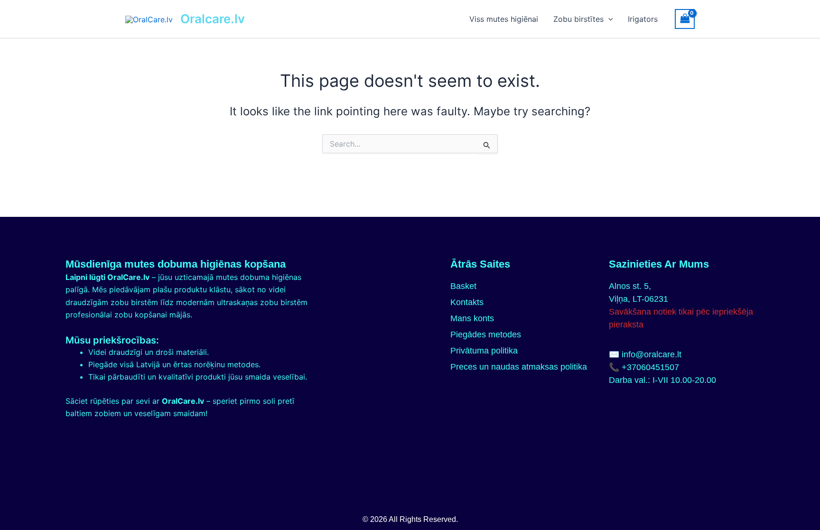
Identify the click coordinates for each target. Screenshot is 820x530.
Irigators (643, 19)
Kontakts (467, 302)
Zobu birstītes (578, 19)
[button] (608, 19)
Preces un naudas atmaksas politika (518, 367)
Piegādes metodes (485, 334)
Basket (463, 286)
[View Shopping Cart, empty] (685, 18)
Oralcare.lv (212, 18)
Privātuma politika (484, 350)
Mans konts (472, 318)
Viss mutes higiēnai (503, 19)
